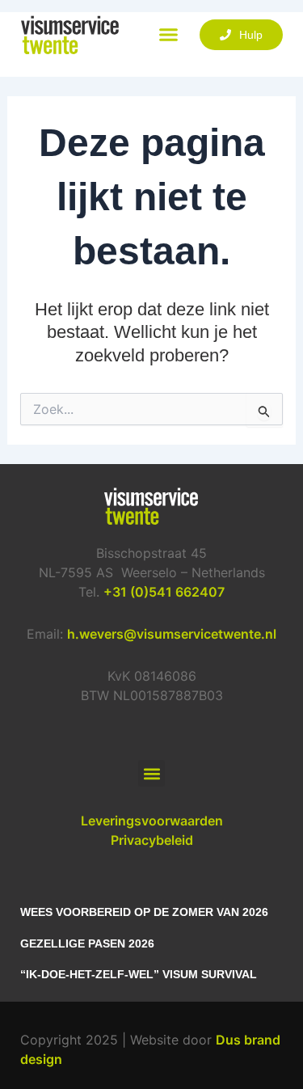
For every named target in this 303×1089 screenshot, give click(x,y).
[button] (169, 34)
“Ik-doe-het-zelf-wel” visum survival (138, 974)
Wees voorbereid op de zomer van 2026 (144, 911)
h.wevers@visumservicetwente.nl (171, 634)
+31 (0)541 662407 (164, 592)
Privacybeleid (152, 840)
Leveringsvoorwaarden (152, 821)
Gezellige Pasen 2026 (87, 943)
